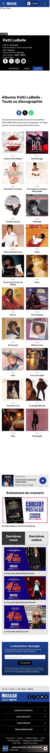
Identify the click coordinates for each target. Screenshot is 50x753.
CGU (42, 738)
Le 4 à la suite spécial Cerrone (16, 631)
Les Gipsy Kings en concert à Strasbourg (18, 526)
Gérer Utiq (16, 743)
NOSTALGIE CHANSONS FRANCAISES (25, 481)
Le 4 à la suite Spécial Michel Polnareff (20, 602)
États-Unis (20, 52)
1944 (16, 45)
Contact (20, 738)
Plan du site (10, 738)
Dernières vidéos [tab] (36, 538)
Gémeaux (11, 50)
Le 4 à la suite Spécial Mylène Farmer (19, 573)
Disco (22, 55)
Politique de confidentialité (32, 740)
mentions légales (19, 671)
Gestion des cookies (30, 743)
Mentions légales (32, 738)
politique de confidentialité (32, 671)
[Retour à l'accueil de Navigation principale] (11, 3)
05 (13, 45)
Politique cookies (14, 740)
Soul (17, 55)
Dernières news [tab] (13, 538)
